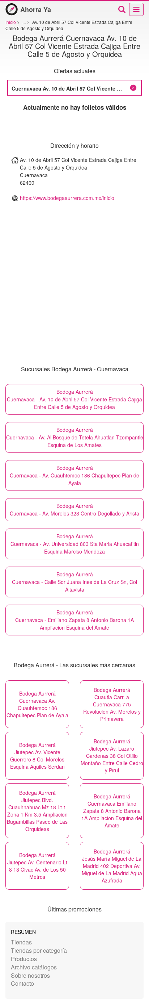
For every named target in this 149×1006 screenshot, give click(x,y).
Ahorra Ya (35, 9)
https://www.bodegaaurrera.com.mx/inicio (67, 197)
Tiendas (21, 942)
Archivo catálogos (34, 967)
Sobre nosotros (30, 975)
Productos (24, 959)
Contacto (22, 983)
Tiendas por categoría (39, 950)
